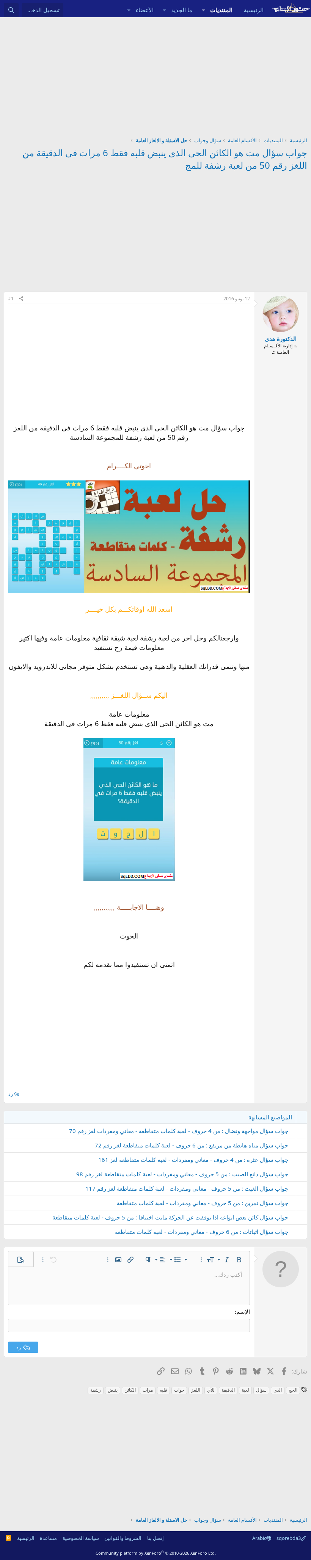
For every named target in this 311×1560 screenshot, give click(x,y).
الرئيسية (254, 10)
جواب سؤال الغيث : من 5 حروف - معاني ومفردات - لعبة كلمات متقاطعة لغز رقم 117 (186, 1188)
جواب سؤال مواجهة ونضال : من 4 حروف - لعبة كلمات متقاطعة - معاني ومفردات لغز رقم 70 (178, 1131)
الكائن (130, 1390)
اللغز (195, 1390)
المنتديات (221, 10)
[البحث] (11, 10)
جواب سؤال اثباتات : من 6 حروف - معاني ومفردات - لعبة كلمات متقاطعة (201, 1231)
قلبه (163, 1390)
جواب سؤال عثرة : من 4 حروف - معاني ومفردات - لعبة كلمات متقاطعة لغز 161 (193, 1159)
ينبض (113, 1390)
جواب (179, 1390)
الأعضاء (145, 10)
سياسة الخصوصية (81, 1538)
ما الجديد (181, 10)
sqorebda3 (288, 1538)
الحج (293, 1390)
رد (10, 1094)
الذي (277, 1390)
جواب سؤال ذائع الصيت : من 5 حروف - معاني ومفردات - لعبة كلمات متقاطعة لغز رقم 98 (182, 1174)
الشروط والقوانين (122, 1538)
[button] (203, 10)
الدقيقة (228, 1390)
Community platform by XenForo (156, 1553)
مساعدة (48, 1538)
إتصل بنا (155, 1538)
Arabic (259, 1538)
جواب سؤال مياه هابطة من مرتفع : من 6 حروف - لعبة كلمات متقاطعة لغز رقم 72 (191, 1145)
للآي (211, 1390)
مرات (148, 1390)
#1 (11, 298)
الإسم (243, 1311)
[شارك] (21, 299)
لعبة (245, 1390)
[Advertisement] (155, 74)
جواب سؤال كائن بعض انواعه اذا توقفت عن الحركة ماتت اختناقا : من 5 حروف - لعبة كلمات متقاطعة (170, 1217)
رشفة (95, 1390)
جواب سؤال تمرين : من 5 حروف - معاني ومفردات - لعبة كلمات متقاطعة (202, 1203)
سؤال (261, 1390)
